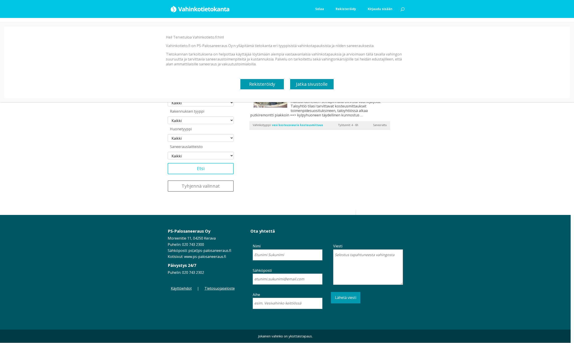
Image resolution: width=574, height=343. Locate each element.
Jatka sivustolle (312, 84)
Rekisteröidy (262, 84)
